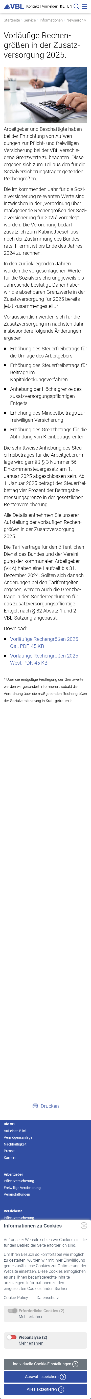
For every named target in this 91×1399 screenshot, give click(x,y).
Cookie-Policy (16, 1297)
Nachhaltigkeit (15, 1144)
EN (69, 6)
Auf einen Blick (15, 1131)
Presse (9, 1151)
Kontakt (32, 6)
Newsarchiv (76, 20)
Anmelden (50, 6)
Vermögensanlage (18, 1137)
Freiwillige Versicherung (22, 1188)
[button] (45, 1105)
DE (62, 6)
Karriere (10, 1158)
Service (30, 20)
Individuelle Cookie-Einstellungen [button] (42, 1364)
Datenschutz (48, 1297)
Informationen (51, 20)
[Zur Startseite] (14, 6)
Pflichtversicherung (19, 1181)
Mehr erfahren (31, 1316)
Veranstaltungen (17, 1194)
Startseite (12, 20)
